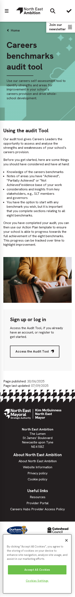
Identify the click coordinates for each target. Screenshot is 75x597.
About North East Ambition (38, 461)
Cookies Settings (37, 581)
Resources (37, 497)
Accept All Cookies (37, 570)
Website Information (37, 467)
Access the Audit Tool (32, 351)
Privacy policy (38, 473)
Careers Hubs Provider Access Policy (37, 509)
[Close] (66, 540)
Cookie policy (37, 479)
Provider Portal (37, 503)
